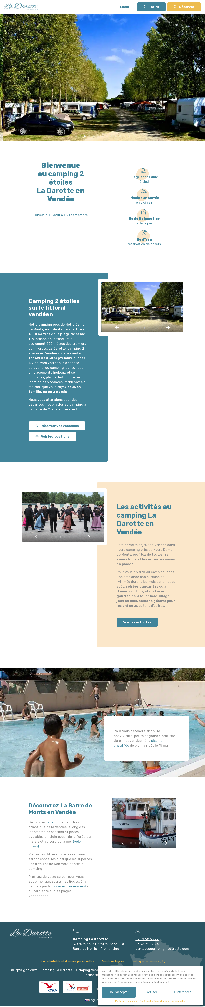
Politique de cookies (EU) (148, 961)
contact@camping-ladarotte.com (162, 949)
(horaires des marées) (68, 886)
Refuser (151, 992)
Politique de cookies (126, 1001)
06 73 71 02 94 (147, 944)
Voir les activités (137, 622)
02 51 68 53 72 (147, 939)
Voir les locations (54, 436)
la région (54, 822)
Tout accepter (118, 992)
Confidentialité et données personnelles (163, 1001)
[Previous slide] (117, 327)
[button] (76, 136)
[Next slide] (167, 327)
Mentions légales (113, 961)
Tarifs (153, 7)
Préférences (182, 992)
